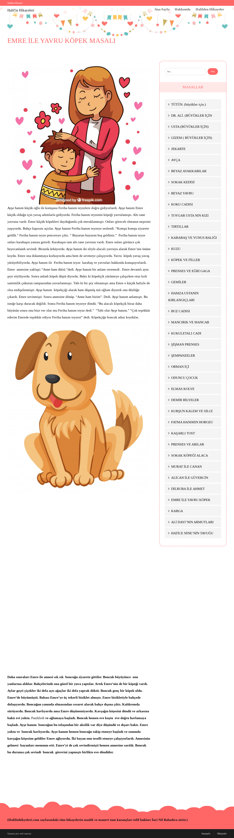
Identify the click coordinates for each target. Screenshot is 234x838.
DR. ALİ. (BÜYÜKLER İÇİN (191, 115)
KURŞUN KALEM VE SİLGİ (192, 411)
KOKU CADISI (182, 204)
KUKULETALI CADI (186, 333)
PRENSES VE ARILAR (187, 444)
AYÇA (175, 160)
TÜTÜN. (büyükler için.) (188, 104)
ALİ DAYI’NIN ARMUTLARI (192, 522)
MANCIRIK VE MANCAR (190, 322)
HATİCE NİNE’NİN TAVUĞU (192, 533)
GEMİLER (178, 282)
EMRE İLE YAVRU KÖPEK (190, 500)
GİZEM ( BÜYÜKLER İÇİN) (191, 138)
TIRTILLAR (179, 226)
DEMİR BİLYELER (185, 400)
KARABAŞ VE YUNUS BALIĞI (194, 237)
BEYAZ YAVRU (182, 193)
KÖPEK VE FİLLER (185, 260)
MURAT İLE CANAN (186, 466)
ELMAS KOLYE (182, 389)
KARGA (177, 511)
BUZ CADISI (180, 311)
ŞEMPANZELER (183, 355)
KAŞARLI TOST (183, 433)
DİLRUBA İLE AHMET (188, 489)
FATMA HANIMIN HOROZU (192, 422)
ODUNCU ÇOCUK (184, 378)
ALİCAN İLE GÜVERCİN (189, 477)
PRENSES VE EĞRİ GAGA (190, 271)
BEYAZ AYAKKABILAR (188, 171)
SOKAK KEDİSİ (183, 182)
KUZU (175, 249)
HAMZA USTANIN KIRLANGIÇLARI (183, 296)
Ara (212, 71)
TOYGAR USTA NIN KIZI (190, 215)
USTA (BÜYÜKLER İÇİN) (190, 126)
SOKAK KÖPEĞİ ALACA (189, 455)
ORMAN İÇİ (180, 366)
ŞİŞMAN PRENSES (185, 344)
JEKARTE (178, 149)
